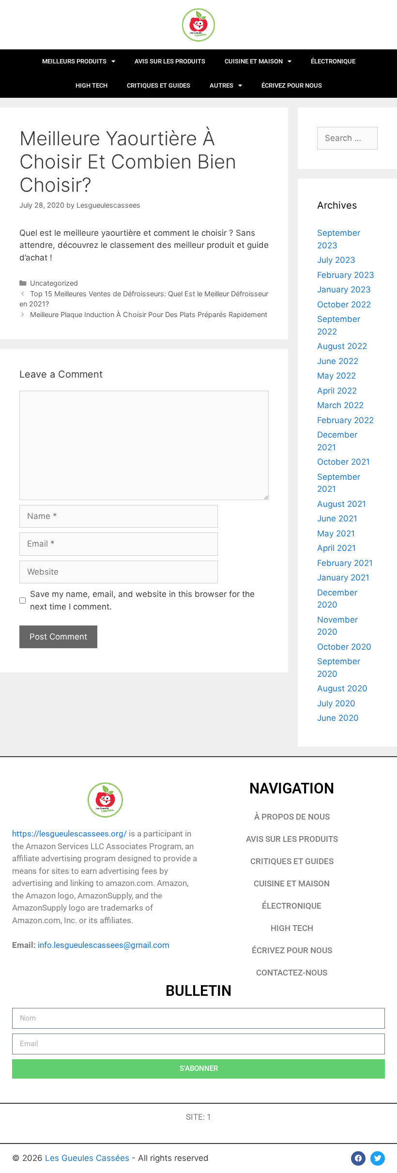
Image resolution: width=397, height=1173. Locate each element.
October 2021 (343, 462)
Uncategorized (54, 283)
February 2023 (345, 275)
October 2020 (344, 647)
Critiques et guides (158, 85)
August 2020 (342, 688)
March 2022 (340, 405)
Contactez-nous (291, 972)
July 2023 (336, 260)
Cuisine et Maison (254, 61)
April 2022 (337, 391)
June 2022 (337, 361)
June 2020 (338, 718)
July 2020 (336, 703)
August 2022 (342, 346)
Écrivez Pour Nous (292, 950)
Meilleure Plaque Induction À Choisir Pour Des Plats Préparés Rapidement (148, 314)
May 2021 (336, 533)
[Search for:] (347, 138)
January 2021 (343, 577)
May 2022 (336, 376)
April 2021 (336, 548)
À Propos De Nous (292, 817)
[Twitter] (377, 1158)
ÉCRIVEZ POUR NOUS (291, 85)
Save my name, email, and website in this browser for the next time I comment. (142, 600)
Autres (221, 85)
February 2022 (345, 420)
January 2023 (344, 289)
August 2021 (341, 504)
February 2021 (345, 563)
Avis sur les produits (170, 61)
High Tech (91, 85)
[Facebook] (358, 1158)
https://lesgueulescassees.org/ (69, 833)
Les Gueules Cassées (88, 1158)
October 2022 (344, 304)
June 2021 (337, 518)
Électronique (333, 61)
